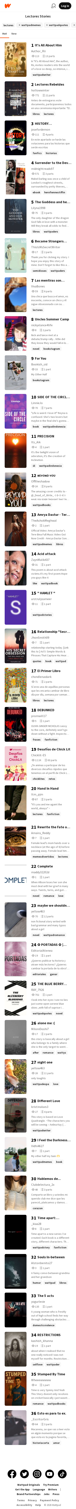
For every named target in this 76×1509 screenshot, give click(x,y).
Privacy (32, 1500)
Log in (65, 6)
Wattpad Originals (28, 1484)
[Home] (26, 5)
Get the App (22, 1489)
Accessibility (24, 1505)
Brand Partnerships (29, 1494)
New (14, 33)
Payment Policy (49, 1500)
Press (56, 1494)
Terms (21, 1500)
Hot (4, 33)
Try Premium (51, 1484)
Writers (52, 1489)
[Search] (53, 5)
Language (39, 1489)
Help (38, 1505)
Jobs (46, 1494)
